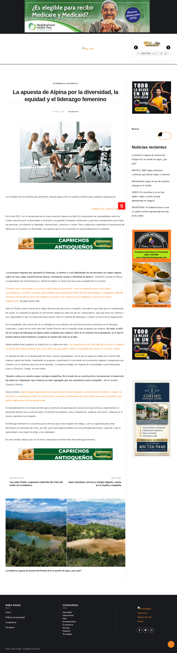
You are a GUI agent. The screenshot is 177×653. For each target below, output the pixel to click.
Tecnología (67, 634)
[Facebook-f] (139, 630)
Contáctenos (11, 622)
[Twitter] (145, 630)
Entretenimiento (69, 621)
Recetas (66, 628)
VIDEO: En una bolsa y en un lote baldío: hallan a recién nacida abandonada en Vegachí (148, 196)
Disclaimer (10, 627)
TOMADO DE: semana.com (104, 209)
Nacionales (72, 83)
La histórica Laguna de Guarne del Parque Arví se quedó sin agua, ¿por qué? (43, 571)
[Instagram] (151, 630)
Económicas (59, 83)
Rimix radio (10, 649)
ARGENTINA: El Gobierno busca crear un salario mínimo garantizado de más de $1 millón (150, 211)
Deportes (66, 631)
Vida (64, 618)
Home (8, 612)
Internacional (68, 615)
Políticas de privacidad (15, 617)
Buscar (135, 129)
